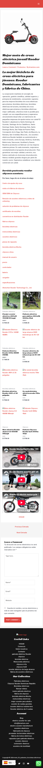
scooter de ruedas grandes (21, 704)
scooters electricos (9, 237)
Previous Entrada (22, 527)
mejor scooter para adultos (21, 701)
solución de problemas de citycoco (15, 206)
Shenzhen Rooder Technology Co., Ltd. (17, 288)
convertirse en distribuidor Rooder (15, 216)
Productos (21, 67)
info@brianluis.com (21, 723)
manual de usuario (9, 257)
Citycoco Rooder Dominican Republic (22, 684)
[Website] (19, 601)
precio (4, 262)
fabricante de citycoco (21, 731)
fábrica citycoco (8, 222)
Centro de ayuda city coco (12, 183)
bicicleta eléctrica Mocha (11, 247)
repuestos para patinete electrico (21, 739)
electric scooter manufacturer (21, 726)
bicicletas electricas (9, 227)
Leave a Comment (9, 67)
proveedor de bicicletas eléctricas (21, 733)
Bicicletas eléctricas (21, 686)
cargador (5, 278)
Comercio (21, 646)
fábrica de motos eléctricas (21, 736)
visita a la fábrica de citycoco (13, 188)
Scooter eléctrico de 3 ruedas (21, 709)
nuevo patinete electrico (21, 691)
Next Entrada (22, 533)
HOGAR (21, 517)
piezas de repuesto (9, 242)
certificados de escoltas (11, 211)
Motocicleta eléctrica (21, 662)
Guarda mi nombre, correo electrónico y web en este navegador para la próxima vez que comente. (21, 610)
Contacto (21, 652)
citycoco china (7, 252)
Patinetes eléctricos (21, 681)
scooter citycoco (21, 741)
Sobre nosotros (21, 649)
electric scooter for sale (21, 721)
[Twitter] (19, 764)
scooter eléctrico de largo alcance (22, 669)
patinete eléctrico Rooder (21, 654)
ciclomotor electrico (21, 744)
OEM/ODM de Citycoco (10, 193)
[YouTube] (28, 764)
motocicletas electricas (11, 232)
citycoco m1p (22, 664)
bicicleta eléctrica (21, 659)
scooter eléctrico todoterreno (21, 706)
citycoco (21, 657)
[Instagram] (24, 764)
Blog (21, 718)
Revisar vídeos (21, 689)
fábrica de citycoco (21, 694)
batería (5, 272)
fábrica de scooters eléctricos (21, 672)
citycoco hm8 (21, 667)
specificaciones (9, 283)
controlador (6, 267)
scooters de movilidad (21, 746)
